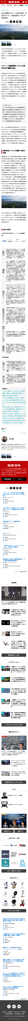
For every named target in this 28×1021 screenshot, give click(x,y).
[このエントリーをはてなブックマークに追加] (20, 21)
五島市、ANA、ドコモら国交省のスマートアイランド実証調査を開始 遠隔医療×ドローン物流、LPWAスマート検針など (13, 409)
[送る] (17, 21)
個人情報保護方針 (9, 1014)
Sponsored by (17, 571)
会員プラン (20, 831)
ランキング (9, 5)
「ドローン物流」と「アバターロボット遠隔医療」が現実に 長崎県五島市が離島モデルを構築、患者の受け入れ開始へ (13, 393)
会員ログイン (7, 831)
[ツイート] (11, 21)
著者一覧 (4, 1012)
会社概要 (10, 1012)
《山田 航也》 (23, 433)
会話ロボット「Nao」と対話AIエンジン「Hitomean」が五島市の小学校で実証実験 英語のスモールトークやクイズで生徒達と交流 (13, 416)
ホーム (3, 5)
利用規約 (23, 1012)
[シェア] (14, 21)
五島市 (3, 431)
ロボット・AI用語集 (18, 5)
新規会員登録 (7, 479)
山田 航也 (11, 439)
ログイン (20, 479)
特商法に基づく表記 (19, 1014)
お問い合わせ (17, 1012)
